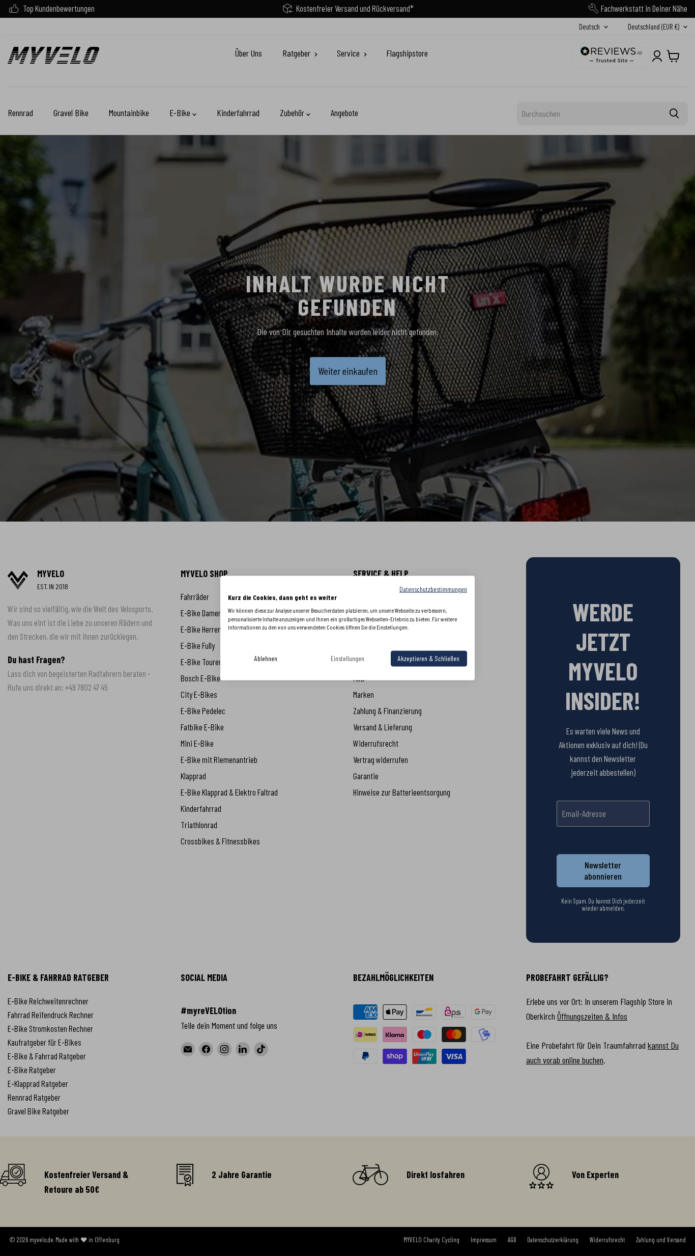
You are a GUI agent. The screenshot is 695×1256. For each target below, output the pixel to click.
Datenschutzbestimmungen (433, 589)
